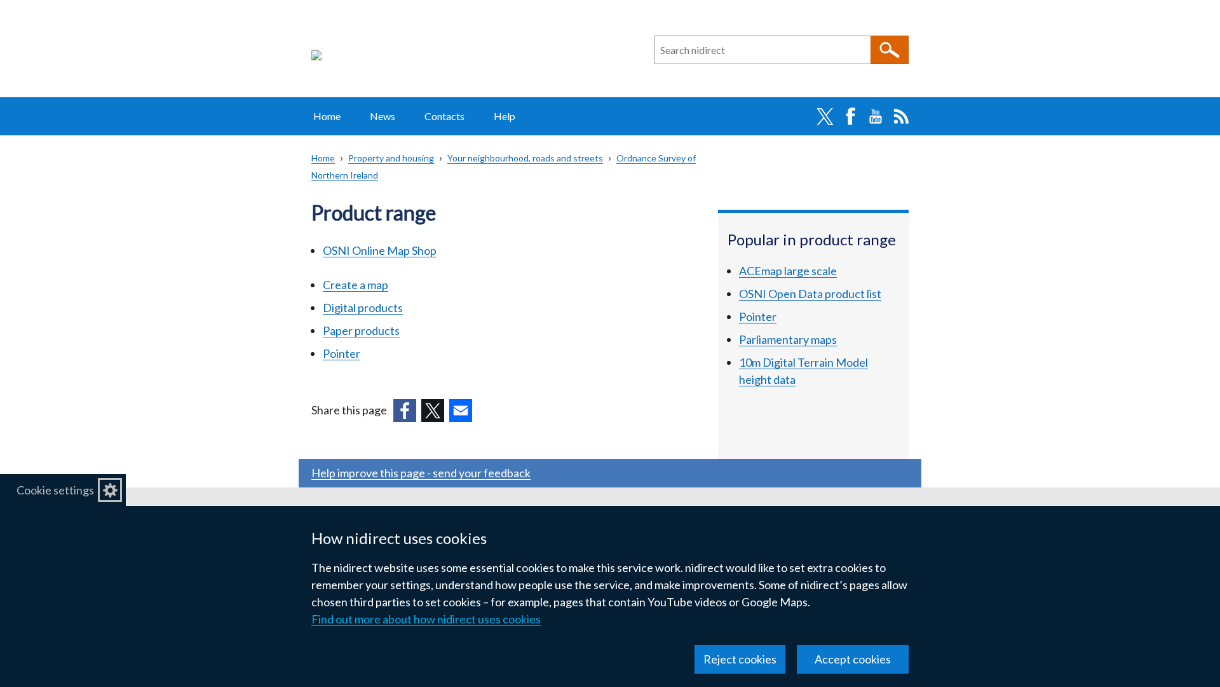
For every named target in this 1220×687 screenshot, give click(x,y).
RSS (901, 116)
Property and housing (391, 158)
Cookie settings (55, 490)
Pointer (341, 353)
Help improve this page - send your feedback (421, 473)
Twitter (824, 116)
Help (504, 116)
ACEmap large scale (788, 271)
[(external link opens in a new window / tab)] (404, 410)
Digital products (363, 308)
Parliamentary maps (788, 339)
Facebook (850, 116)
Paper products (361, 330)
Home (327, 116)
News (382, 116)
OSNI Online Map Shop (380, 250)
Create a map (355, 285)
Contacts (444, 116)
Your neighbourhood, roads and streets (525, 158)
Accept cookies (853, 659)
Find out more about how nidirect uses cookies (426, 619)
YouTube (875, 116)
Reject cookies (739, 659)
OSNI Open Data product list (810, 294)
